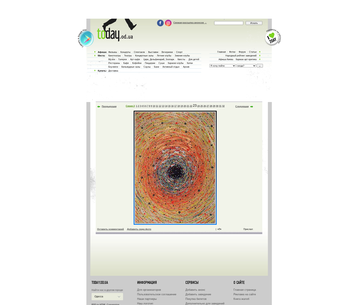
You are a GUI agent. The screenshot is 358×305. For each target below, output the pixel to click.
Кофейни (137, 63)
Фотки (232, 52)
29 (214, 106)
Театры (128, 55)
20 (185, 106)
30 (217, 106)
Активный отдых (171, 67)
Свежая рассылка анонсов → (190, 22)
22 (191, 106)
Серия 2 (130, 106)
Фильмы (112, 52)
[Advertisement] (179, 9)
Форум (242, 52)
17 (175, 106)
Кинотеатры (114, 55)
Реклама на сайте (244, 294)
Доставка (113, 70)
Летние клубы (164, 55)
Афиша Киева (226, 59)
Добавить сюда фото (139, 229)
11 (157, 106)
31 (220, 106)
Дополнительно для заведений (204, 303)
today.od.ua (100, 282)
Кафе (126, 63)
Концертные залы (144, 55)
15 (169, 106)
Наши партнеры (147, 298)
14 (166, 106)
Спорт (179, 52)
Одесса (98, 296)
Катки (190, 63)
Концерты (125, 52)
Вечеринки (167, 52)
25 (201, 106)
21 (188, 106)
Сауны (147, 67)
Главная (221, 52)
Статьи (252, 52)
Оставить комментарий (110, 229)
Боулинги (113, 67)
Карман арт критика (246, 59)
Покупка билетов (196, 298)
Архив (186, 67)
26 (204, 106)
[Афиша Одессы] (116, 40)
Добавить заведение (198, 294)
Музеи (111, 59)
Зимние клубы (182, 55)
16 (172, 106)
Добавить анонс (195, 289)
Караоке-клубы (176, 63)
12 (160, 106)
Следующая (242, 106)
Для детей (194, 59)
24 (198, 106)
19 (181, 106)
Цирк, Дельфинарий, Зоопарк (158, 59)
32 (223, 106)
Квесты (181, 59)
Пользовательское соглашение (156, 294)
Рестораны (114, 63)
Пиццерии (150, 63)
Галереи (122, 59)
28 (211, 106)
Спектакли (139, 52)
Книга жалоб (241, 298)
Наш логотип (145, 303)
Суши (161, 63)
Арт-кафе (135, 59)
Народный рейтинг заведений (240, 55)
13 (163, 106)
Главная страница (244, 289)
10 (154, 106)
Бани (156, 67)
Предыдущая (109, 106)
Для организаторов (149, 289)
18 (178, 106)
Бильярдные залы (130, 67)
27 (208, 106)
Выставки (153, 52)
